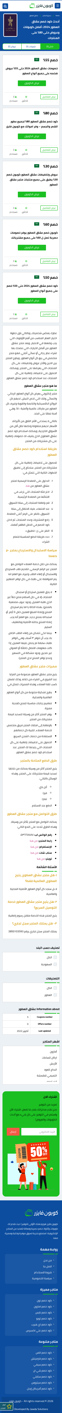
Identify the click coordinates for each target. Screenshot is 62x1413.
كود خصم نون (44, 1300)
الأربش (53, 1063)
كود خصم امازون (43, 1306)
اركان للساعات (49, 1057)
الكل (49, 957)
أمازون (53, 1051)
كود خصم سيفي (43, 1364)
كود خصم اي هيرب (41, 1324)
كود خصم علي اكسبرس (39, 1330)
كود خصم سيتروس (41, 1382)
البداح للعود (50, 1069)
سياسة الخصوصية (42, 1278)
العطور (48, 994)
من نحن (47, 1260)
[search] (5, 6)
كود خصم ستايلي (42, 1376)
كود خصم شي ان (42, 1370)
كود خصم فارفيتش (41, 1358)
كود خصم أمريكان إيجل (39, 1388)
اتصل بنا (47, 1266)
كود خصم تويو (44, 1318)
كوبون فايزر (15, 1401)
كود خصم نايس (43, 1312)
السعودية (46, 964)
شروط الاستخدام (43, 1272)
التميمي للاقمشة (47, 1075)
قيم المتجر (2, 1406)
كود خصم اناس (44, 1352)
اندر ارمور (51, 1081)
